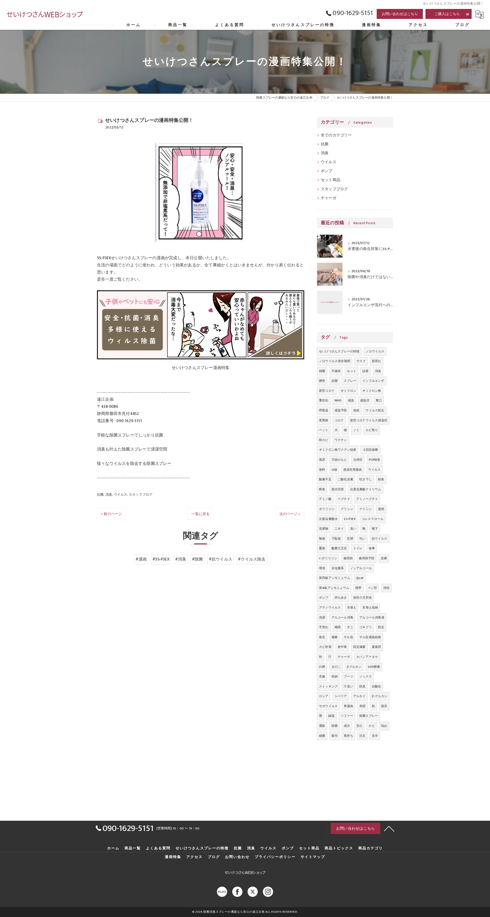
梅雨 (338, 627)
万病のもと (339, 459)
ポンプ (327, 171)
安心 (359, 725)
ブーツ (348, 676)
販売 (335, 735)
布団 (362, 706)
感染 (351, 400)
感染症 (365, 400)
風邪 (322, 459)
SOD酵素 (374, 666)
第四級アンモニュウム (334, 577)
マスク (361, 361)
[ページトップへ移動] (389, 828)
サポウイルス (328, 706)
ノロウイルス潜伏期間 (334, 361)
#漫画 (141, 559)
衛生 (322, 637)
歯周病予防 (366, 558)
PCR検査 (375, 459)
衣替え (352, 607)
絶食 (381, 479)
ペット (323, 430)
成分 (347, 725)
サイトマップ (313, 857)
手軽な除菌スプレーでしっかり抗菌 (130, 435)
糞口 (379, 400)
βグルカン (354, 666)
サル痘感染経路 (370, 637)
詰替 (365, 371)
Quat (359, 577)
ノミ (356, 430)
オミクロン (348, 390)
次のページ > (289, 514)
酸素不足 (325, 479)
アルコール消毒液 (371, 617)
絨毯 (331, 715)
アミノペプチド (367, 499)
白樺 (322, 666)
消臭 (108, 494)
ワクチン (341, 440)
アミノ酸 (325, 499)
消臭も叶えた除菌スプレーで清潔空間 (132, 449)
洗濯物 (323, 528)
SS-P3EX (349, 518)
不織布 (336, 371)
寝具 (384, 706)
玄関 (350, 538)
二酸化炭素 (345, 479)
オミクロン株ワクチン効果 (337, 449)
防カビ (323, 440)
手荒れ (323, 627)
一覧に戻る (200, 514)
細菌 (322, 735)
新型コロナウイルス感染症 (368, 420)
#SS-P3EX (160, 559)
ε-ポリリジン (328, 558)
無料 (322, 469)
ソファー (347, 715)
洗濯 (322, 617)
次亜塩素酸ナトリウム (365, 489)
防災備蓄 (359, 646)
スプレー (350, 380)
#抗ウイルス (220, 559)
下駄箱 (336, 538)
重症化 (323, 400)
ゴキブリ (365, 627)
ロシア (323, 696)
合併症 (358, 459)
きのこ (336, 666)
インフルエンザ (373, 380)
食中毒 (342, 646)
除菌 (335, 725)
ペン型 (372, 587)
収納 (335, 676)
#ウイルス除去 (251, 559)
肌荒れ (376, 361)
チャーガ (328, 198)
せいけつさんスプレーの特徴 (339, 351)
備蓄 (335, 637)
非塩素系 (338, 568)
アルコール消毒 (342, 617)
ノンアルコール (361, 568)
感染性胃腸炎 (352, 469)
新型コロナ (327, 390)
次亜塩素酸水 (328, 518)
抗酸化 (376, 686)
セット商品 (330, 180)
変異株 (323, 420)
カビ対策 (325, 646)
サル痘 (348, 637)
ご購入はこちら (447, 14)
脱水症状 (338, 489)
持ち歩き (341, 597)
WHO (338, 400)
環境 (322, 568)
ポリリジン (327, 508)
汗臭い (348, 686)
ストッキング (328, 686)
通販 (322, 725)
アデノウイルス (330, 607)
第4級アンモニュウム (334, 587)
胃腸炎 (348, 706)
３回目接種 (370, 449)
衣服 (322, 676)
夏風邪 (376, 646)
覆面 (322, 548)
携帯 (358, 587)
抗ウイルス (379, 538)
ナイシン (365, 508)
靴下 (375, 528)
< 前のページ (111, 514)
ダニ (350, 627)
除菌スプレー (368, 715)
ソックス (365, 676)
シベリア (341, 696)
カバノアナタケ (367, 656)
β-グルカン (379, 696)
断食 (322, 489)
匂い (362, 538)
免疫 (356, 410)
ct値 (334, 469)
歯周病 (348, 558)
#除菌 (197, 559)
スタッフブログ (140, 494)
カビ (372, 725)
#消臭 (180, 559)
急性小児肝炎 (362, 597)
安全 (375, 735)
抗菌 (100, 494)
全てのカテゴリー (336, 135)
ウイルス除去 (374, 410)
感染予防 (341, 410)
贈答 (322, 380)
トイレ (358, 548)
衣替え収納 (370, 607)
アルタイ (359, 696)
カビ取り (371, 430)
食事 (372, 548)
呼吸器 (323, 410)
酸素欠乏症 (339, 548)
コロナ (339, 420)
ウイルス (120, 494)
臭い (353, 528)
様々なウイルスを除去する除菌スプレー (134, 463)
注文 (362, 735)
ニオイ (339, 528)
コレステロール (372, 518)
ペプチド (344, 499)
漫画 (381, 508)
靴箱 (322, 538)
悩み (384, 725)
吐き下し (365, 479)
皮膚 (384, 558)
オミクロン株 (371, 390)
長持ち (348, 735)
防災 (381, 627)
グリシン (347, 508)
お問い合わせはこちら (400, 14)
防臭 (362, 686)
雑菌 (322, 371)
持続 (386, 587)
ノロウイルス (375, 351)
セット (351, 371)
